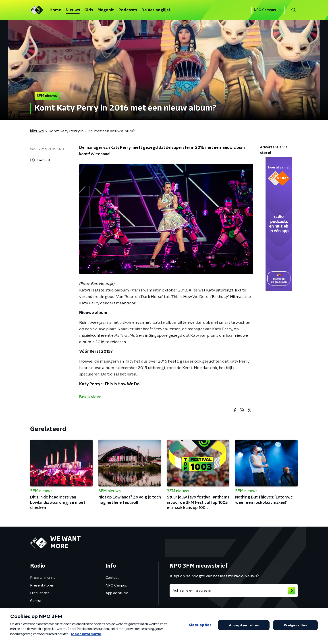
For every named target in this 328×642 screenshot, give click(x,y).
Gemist (36, 601)
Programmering (43, 577)
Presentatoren (42, 585)
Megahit (106, 10)
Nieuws (73, 10)
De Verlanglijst (155, 10)
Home (55, 10)
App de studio (117, 593)
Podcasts (127, 10)
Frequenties (40, 593)
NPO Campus (265, 10)
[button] (293, 10)
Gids (88, 10)
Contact (112, 577)
